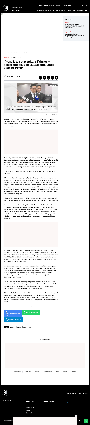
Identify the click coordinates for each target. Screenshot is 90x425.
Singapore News (69, 32)
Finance (67, 22)
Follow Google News (14, 313)
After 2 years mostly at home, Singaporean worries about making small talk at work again (74, 35)
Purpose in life (27, 327)
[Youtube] (86, 6)
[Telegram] (56, 78)
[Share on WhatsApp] (86, 421)
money (19, 327)
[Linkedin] (52, 78)
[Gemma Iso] (5, 76)
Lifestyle (6, 57)
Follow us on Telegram (14, 319)
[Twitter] (84, 6)
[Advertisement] (31, 142)
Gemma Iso (10, 76)
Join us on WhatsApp (32, 312)
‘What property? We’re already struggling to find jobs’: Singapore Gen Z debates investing (74, 26)
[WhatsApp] (48, 78)
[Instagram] (82, 6)
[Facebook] (80, 6)
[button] (74, 6)
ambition (12, 327)
